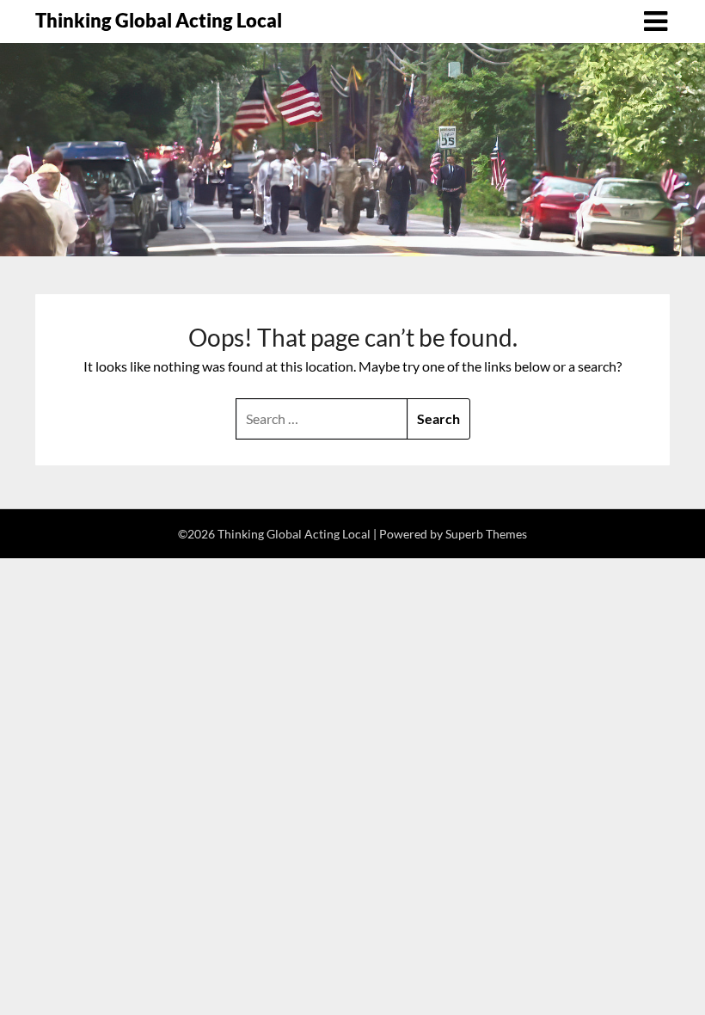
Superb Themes (486, 533)
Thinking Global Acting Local (158, 20)
